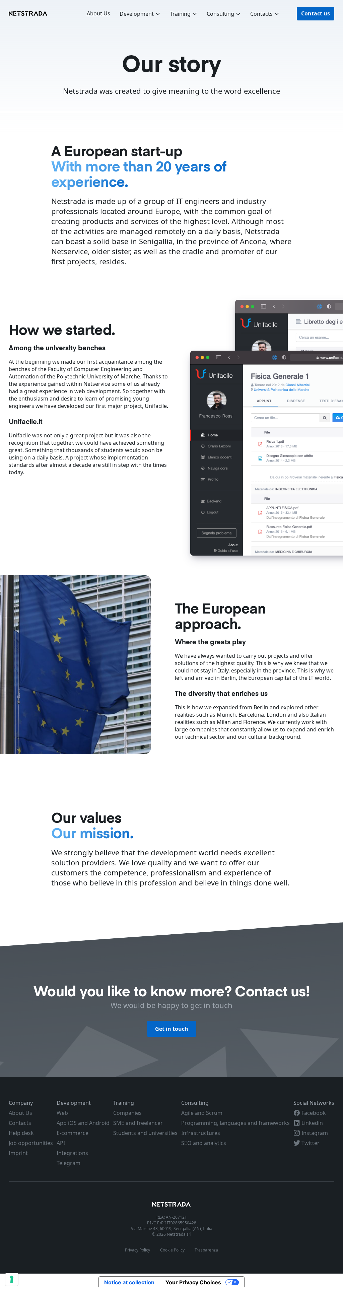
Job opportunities (31, 1143)
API (61, 1143)
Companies (127, 1113)
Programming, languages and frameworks (235, 1123)
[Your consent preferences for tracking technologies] (11, 1279)
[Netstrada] (171, 1204)
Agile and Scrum (201, 1113)
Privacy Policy (137, 1250)
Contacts (261, 13)
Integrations (72, 1153)
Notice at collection (129, 1282)
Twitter (310, 1143)
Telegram (68, 1163)
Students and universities (145, 1133)
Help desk (21, 1133)
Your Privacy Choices (193, 1282)
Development (137, 13)
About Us (98, 13)
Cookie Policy (172, 1250)
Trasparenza (206, 1250)
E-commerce (72, 1133)
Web (62, 1113)
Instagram (314, 1133)
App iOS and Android (83, 1123)
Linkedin (311, 1123)
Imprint (18, 1153)
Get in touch (171, 1028)
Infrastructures (200, 1133)
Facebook (313, 1113)
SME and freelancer (138, 1123)
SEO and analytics (203, 1143)
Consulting (220, 13)
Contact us (315, 13)
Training (180, 13)
